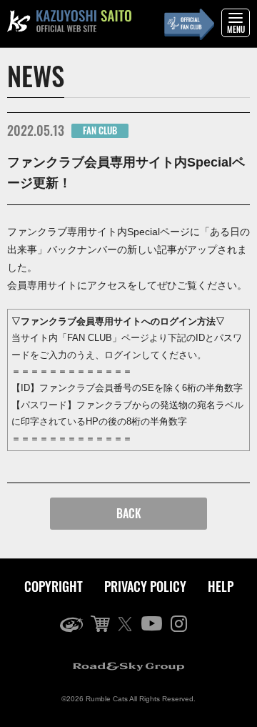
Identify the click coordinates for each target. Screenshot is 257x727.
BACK (128, 513)
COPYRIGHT (53, 586)
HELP (220, 586)
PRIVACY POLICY (145, 586)
